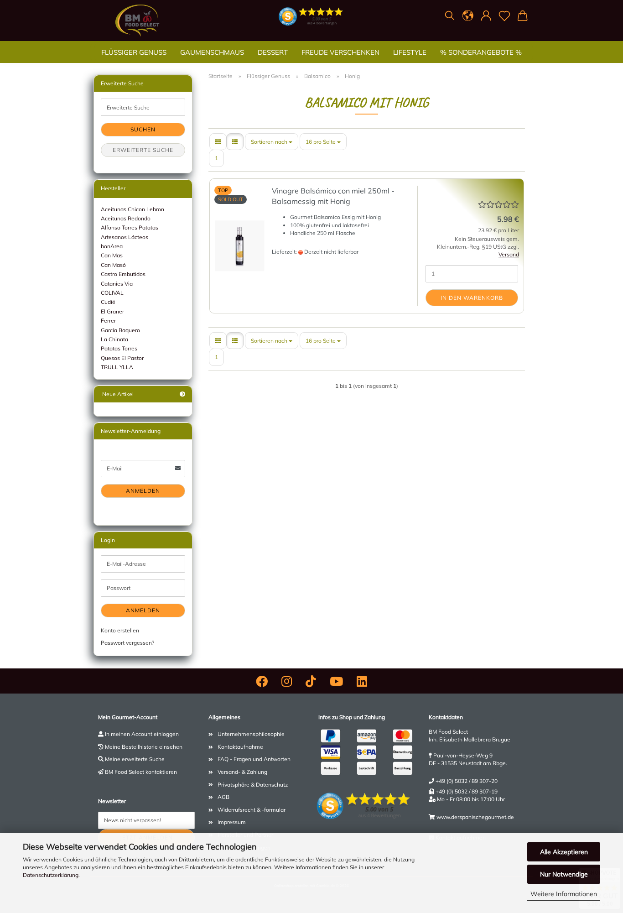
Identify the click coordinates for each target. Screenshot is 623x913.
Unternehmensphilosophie (251, 733)
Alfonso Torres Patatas (129, 227)
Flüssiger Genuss (133, 52)
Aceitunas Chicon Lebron (132, 209)
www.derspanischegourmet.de (475, 817)
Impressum (232, 822)
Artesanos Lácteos (124, 237)
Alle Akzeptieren (564, 852)
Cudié (108, 301)
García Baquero (120, 330)
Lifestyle (409, 52)
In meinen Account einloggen (142, 733)
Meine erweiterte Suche (135, 759)
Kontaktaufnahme (240, 746)
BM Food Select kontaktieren (141, 771)
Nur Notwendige (564, 874)
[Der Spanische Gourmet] (137, 20)
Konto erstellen (120, 630)
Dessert (273, 52)
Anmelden (143, 490)
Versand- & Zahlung (242, 771)
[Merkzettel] (504, 16)
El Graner (112, 311)
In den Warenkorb (472, 297)
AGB (223, 796)
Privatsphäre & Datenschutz (253, 784)
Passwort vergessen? (127, 642)
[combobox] (271, 141)
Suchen (143, 129)
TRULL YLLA (117, 367)
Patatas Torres (119, 348)
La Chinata (114, 339)
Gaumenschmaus (212, 52)
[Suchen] (450, 16)
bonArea (112, 246)
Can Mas (112, 255)
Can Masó (113, 264)
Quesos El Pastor (122, 358)
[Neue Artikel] (182, 394)
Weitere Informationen (563, 894)
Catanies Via (117, 283)
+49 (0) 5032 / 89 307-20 (467, 780)
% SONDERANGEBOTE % (481, 52)
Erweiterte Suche (143, 149)
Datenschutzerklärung (50, 874)
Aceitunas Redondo (126, 218)
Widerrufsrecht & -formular (252, 809)
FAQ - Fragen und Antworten (254, 759)
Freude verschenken (340, 52)
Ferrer (108, 320)
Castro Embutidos (123, 274)
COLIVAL (112, 292)
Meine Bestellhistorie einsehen (143, 746)
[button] (468, 16)
